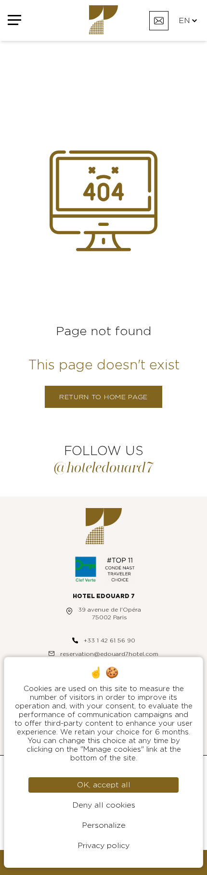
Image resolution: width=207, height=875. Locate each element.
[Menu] (14, 20)
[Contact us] (158, 20)
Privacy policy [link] (103, 845)
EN (184, 21)
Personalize (104, 825)
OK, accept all (103, 785)
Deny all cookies (103, 805)
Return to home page (103, 397)
